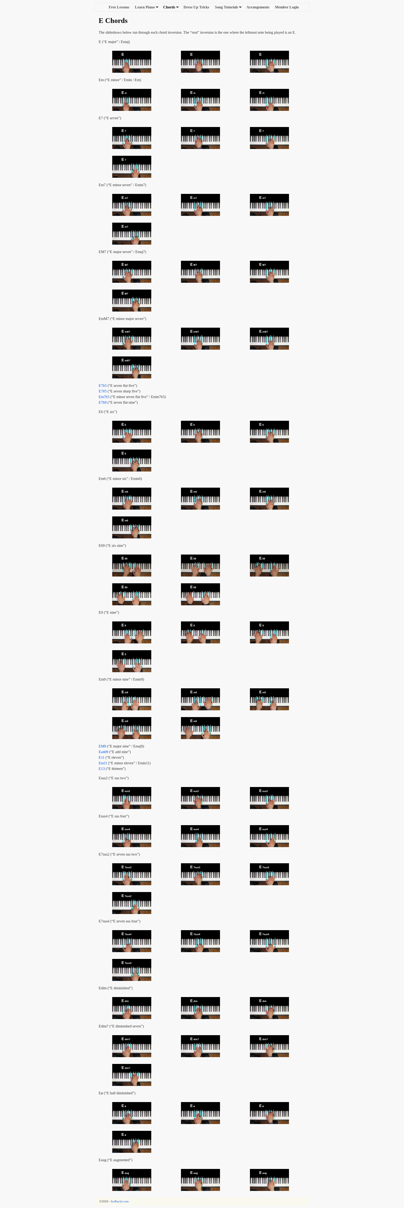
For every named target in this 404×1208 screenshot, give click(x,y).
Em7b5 (104, 397)
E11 (102, 757)
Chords (169, 7)
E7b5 (103, 386)
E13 (102, 769)
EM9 (102, 746)
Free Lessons (119, 7)
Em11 (103, 763)
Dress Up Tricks (196, 7)
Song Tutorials (226, 7)
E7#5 (103, 391)
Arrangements (257, 7)
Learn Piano (145, 7)
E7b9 (103, 402)
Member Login (287, 7)
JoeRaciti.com (120, 1201)
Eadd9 (103, 752)
